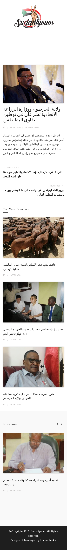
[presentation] (58, 424)
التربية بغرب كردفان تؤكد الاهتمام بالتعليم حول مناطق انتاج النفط (32, 174)
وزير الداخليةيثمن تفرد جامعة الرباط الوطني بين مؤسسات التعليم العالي (34, 192)
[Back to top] (63, 546)
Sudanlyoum (38, 531)
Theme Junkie (48, 540)
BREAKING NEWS (32, 127)
